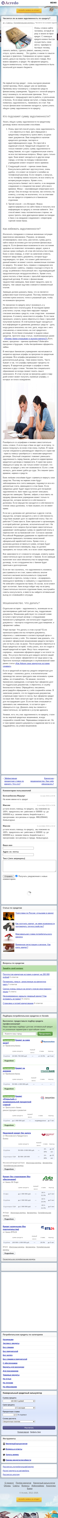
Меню (53, 3)
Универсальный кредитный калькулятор (22, 1393)
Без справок (8, 1347)
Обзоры (7, 1486)
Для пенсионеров (10, 1371)
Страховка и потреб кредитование (18, 1003)
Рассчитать (29, 1428)
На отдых (7, 1379)
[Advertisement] (29, 75)
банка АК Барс (12, 1182)
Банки (29, 1489)
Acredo (4, 22)
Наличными (8, 1340)
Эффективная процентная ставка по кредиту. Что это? (14, 781)
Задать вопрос (12, 1455)
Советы (16, 1486)
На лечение (8, 1383)
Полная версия (23, 1432)
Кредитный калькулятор (16, 1444)
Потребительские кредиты (13, 1165)
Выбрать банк (35, 1432)
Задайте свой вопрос (13, 968)
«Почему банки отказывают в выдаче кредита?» (26, 339)
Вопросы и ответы (14, 1449)
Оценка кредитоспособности (18, 1460)
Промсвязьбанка (12, 1046)
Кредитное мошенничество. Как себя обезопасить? (42, 781)
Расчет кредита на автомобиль (16, 1471)
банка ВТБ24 (11, 1232)
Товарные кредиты (11, 1375)
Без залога (7, 1355)
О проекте (9, 1483)
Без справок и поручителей (15, 1359)
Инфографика (38, 1486)
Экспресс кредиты (11, 1343)
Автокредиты (47, 1163)
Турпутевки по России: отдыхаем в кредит (34, 913)
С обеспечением (10, 1363)
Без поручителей (10, 1351)
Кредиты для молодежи (13, 1367)
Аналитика (51, 1486)
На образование (10, 1387)
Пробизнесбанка (12, 1074)
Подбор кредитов (23, 1483)
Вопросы (25, 1486)
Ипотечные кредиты (33, 1163)
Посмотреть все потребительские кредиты (19, 1259)
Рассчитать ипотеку (11, 1475)
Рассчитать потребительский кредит (18, 1467)
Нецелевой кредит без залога (17, 1133)
